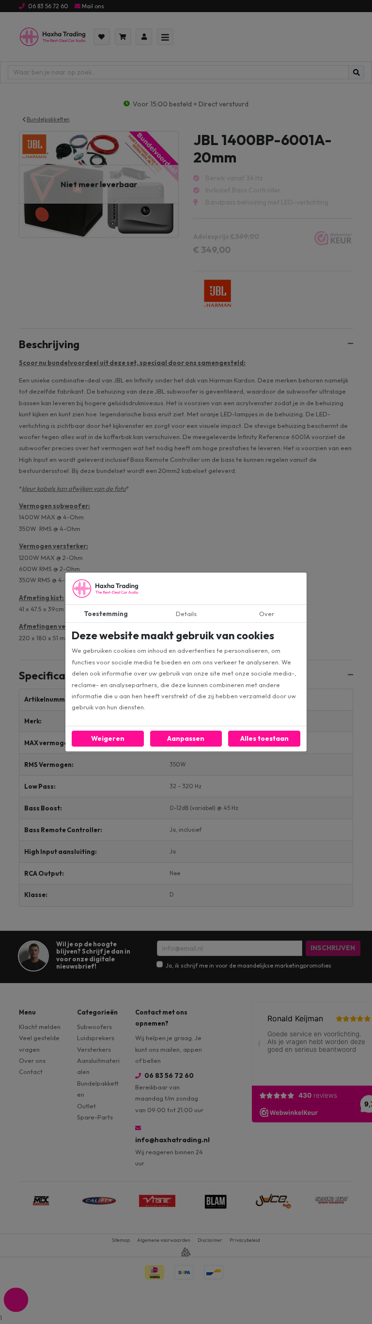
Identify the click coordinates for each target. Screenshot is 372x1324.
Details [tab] (186, 614)
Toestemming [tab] (106, 614)
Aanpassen (185, 738)
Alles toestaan (264, 738)
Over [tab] (266, 614)
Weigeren (107, 738)
